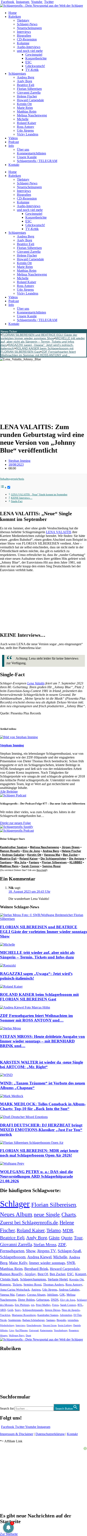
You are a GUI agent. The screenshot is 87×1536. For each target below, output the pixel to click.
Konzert (80, 1274)
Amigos (36, 1289)
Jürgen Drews (71, 847)
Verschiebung (60, 1330)
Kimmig (5, 1284)
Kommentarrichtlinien (31, 153)
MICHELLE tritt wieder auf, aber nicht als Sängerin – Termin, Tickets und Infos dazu (43, 342)
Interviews (24, 32)
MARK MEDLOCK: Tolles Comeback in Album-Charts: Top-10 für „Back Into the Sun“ (43, 1106)
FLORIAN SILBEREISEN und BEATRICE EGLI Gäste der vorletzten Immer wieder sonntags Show (39, 336)
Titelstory (23, 20)
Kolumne (23, 43)
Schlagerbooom (13, 1257)
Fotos (55, 1304)
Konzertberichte (36, 58)
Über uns (23, 149)
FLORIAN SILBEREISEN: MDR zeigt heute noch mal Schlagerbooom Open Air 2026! (39, 1152)
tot (32, 1304)
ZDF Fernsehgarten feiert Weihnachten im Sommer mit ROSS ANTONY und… (38, 353)
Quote (66, 1237)
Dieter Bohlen (26, 1299)
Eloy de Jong (31, 851)
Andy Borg (24, 81)
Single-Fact (16, 501)
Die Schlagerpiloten (53, 858)
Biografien (24, 35)
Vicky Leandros (27, 134)
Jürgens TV (46, 1251)
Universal (33, 1330)
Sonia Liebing (65, 1325)
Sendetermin (14, 1320)
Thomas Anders (53, 1284)
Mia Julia (20, 862)
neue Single (47, 1214)
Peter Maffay (43, 1304)
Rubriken (14, 16)
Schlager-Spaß (69, 1251)
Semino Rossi (51, 866)
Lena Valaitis (36, 683)
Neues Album (16, 1214)
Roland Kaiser (26, 123)
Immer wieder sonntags (47, 1263)
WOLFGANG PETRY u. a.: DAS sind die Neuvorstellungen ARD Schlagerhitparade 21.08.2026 (36, 1176)
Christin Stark (9, 1279)
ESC (28, 62)
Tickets (17, 1284)
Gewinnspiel (33, 54)
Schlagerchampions (33, 1279)
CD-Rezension (27, 39)
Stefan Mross (45, 1244)
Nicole (3, 1320)
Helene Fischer (27, 96)
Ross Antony (25, 126)
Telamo (53, 1230)
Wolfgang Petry (16, 1335)
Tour (78, 1237)
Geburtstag (42, 1299)
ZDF (62, 1244)
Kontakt (13, 164)
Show (30, 1251)
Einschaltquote (34, 1325)
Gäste (54, 1237)
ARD (3, 1310)
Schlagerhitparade (32, 1310)
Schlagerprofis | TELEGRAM (37, 161)
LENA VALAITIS (58, 532)
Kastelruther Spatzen (13, 847)
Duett (28, 1335)
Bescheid (41, 870)
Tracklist (5, 1315)
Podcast (13, 142)
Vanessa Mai (52, 854)
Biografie (61, 1320)
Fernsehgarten (12, 1250)
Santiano (6, 862)
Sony (18, 1310)
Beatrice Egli (25, 85)
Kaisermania (46, 1330)
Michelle (23, 119)
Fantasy (34, 862)
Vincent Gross (49, 1325)
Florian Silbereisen (29, 89)
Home (12, 13)
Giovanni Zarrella (29, 92)
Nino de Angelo (71, 1310)
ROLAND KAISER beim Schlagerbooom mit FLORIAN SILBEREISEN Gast (37, 350)
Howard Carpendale (30, 100)
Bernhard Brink (36, 1269)
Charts (68, 1214)
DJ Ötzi (77, 1315)
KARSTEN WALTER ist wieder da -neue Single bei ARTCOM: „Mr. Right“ (41, 1064)
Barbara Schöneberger (33, 1320)
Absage (3, 1335)
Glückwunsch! (35, 66)
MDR (68, 1230)
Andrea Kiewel (39, 1257)
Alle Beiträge (9, 791)
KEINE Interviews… (21, 498)
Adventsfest (66, 1315)
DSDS (54, 1299)
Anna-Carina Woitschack (15, 1289)
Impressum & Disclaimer (16, 1434)
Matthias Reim (26, 111)
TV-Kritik (32, 70)
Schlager (15, 1204)
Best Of (43, 1274)
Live (11, 1330)
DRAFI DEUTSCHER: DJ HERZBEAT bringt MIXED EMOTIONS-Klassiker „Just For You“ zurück (41, 1130)
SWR (71, 1263)
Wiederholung (7, 1325)
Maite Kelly (18, 1263)
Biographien (8, 1372)
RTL (80, 1304)
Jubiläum (52, 1294)
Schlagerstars (17, 73)
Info (11, 145)
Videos (13, 138)
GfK (62, 1294)
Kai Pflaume (21, 1330)
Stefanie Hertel (58, 1279)
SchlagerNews (9, 1361)
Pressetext (73, 1330)
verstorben (73, 1320)
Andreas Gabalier (13, 854)
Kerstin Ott (24, 104)
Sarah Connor (30, 866)
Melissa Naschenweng (32, 115)
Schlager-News (27, 24)
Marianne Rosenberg (24, 1315)
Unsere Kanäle (27, 157)
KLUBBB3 (75, 862)
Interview (20, 1325)
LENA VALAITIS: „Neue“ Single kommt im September (39, 494)
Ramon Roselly (10, 851)
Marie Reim (25, 108)
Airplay (30, 1274)
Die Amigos (76, 858)
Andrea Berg (25, 77)
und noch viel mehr (30, 51)
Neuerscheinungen (29, 28)
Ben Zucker (70, 854)
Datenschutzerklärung (50, 1434)
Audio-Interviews (28, 47)
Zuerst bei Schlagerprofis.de (29, 1222)
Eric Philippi (22, 1304)
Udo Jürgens (25, 130)
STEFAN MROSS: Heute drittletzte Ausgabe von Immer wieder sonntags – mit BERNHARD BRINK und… (42, 1041)
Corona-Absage (36, 1294)
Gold (10, 1310)
